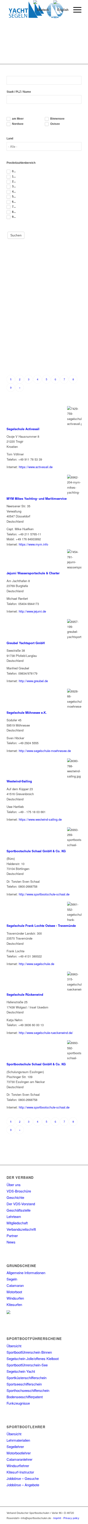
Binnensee (57, 118)
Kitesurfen (14, 1304)
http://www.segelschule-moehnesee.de (45, 750)
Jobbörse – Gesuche (23, 1478)
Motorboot (14, 1291)
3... (13, 186)
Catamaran (15, 1285)
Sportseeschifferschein (24, 1383)
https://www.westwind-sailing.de (40, 819)
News (11, 1241)
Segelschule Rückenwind (25, 994)
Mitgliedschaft (17, 1222)
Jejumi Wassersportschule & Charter (33, 573)
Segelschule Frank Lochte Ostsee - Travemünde (41, 925)
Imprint (57, 1518)
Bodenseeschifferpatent (25, 1396)
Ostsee (55, 124)
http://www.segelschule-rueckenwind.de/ (46, 1032)
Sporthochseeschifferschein (28, 1390)
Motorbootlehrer (19, 1452)
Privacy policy (71, 1518)
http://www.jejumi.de (32, 611)
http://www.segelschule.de (36, 963)
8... (13, 212)
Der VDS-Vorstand (21, 1203)
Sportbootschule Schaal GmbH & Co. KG (36, 851)
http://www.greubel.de (33, 681)
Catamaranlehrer (19, 1459)
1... (13, 176)
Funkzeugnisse (18, 1403)
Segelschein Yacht (21, 1371)
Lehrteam (14, 1216)
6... (13, 201)
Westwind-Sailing (19, 781)
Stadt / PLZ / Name (19, 91)
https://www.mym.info (33, 544)
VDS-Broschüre (19, 1190)
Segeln (12, 1278)
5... (13, 196)
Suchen (16, 235)
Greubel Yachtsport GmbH (26, 643)
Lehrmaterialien (18, 1440)
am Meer (17, 118)
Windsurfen (15, 1298)
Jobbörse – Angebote (23, 1484)
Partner (12, 1235)
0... (13, 171)
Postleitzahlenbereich (21, 162)
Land (10, 138)
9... (13, 216)
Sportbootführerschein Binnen (29, 1352)
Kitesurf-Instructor (20, 1471)
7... (13, 206)
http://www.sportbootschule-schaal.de (44, 894)
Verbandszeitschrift (21, 1229)
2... (13, 181)
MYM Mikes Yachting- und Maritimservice (37, 498)
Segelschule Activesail (23, 429)
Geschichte (15, 1197)
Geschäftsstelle (19, 1210)
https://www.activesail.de (36, 467)
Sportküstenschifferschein (26, 1377)
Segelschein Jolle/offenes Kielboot (33, 1358)
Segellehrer (15, 1446)
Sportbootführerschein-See (27, 1364)
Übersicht (14, 1345)
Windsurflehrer (18, 1465)
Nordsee (17, 124)
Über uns (14, 1184)
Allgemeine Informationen (26, 1272)
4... (13, 191)
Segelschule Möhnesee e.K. (27, 712)
